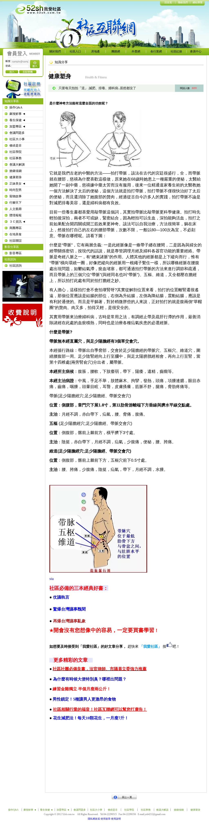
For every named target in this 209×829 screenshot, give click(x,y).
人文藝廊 (15, 209)
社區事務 (15, 158)
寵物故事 (15, 196)
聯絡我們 (183, 2)
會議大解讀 (17, 164)
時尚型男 (15, 190)
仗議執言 (61, 597)
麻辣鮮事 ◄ (17, 113)
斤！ (91, 718)
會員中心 (195, 51)
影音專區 (15, 253)
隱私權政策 (94, 818)
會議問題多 (17, 132)
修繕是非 (15, 145)
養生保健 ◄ (17, 120)
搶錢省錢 (15, 171)
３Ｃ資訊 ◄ (17, 221)
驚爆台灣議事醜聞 (69, 609)
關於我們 (55, 51)
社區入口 (75, 51)
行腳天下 (15, 202)
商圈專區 (15, 228)
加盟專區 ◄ (17, 126)
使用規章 (105, 818)
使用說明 (116, 818)
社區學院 (15, 151)
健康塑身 (15, 177)
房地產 (95, 51)
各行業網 (156, 51)
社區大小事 (17, 139)
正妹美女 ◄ (17, 183)
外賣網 (136, 51)
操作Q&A (15, 107)
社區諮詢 (15, 265)
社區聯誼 (15, 240)
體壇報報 (15, 215)
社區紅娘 (176, 51)
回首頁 (168, 2)
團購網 (115, 51)
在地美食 (15, 234)
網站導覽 (197, 2)
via (51, 579)
